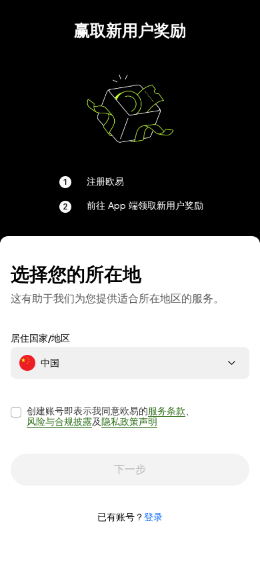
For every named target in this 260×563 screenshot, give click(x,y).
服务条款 (166, 411)
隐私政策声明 (129, 421)
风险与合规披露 (59, 421)
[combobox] (130, 363)
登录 (153, 517)
